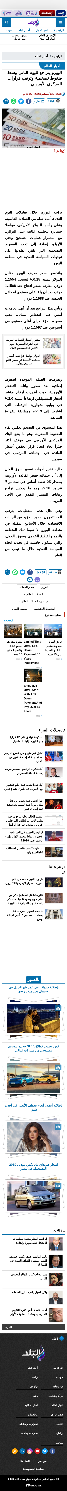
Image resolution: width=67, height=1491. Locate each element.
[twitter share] (21, 101)
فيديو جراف (57, 1414)
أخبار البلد (24, 30)
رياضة (34, 1377)
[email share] (6, 101)
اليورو (45, 586)
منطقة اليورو (19, 608)
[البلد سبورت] (47, 13)
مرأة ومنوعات (55, 1395)
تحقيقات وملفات (29, 1433)
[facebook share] (28, 101)
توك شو (33, 1386)
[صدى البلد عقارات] (18, 13)
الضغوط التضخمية (44, 608)
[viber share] (37, 579)
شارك (37, 101)
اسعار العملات (27, 586)
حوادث (9, 30)
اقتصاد (59, 1424)
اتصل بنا (25, 1460)
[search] (6, 22)
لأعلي (55, 1338)
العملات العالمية (33, 594)
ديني (35, 1395)
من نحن (42, 1460)
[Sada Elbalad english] (7, 13)
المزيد (8, 1326)
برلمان (59, 1433)
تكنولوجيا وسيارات (28, 1424)
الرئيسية (59, 30)
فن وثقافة (58, 1386)
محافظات (33, 1414)
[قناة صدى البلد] (61, 13)
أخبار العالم (41, 56)
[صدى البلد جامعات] (31, 13)
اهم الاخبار (42, 30)
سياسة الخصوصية (33, 1468)
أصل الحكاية (31, 1405)
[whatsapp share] (13, 101)
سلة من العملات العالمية (33, 601)
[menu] (60, 22)
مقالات (59, 1442)
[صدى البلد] (33, 22)
